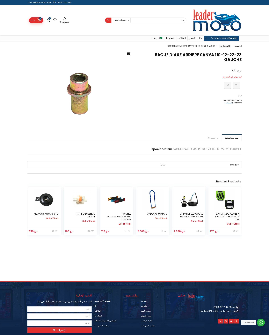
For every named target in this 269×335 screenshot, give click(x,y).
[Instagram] (225, 321)
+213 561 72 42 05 (62, 2)
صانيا (240, 95)
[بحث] (108, 20)
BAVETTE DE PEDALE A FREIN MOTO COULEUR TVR (227, 216)
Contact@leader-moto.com (40, 2)
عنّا (200, 38)
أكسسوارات (225, 46)
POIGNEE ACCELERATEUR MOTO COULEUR (119, 216)
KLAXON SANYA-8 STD (46, 213)
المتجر (192, 38)
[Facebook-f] (236, 321)
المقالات (182, 38)
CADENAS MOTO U (157, 213)
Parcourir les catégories (224, 38)
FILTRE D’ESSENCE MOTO (85, 215)
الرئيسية (238, 46)
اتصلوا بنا (170, 38)
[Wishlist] (55, 20)
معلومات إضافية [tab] (231, 138)
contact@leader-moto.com (215, 311)
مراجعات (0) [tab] (213, 138)
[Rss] (220, 321)
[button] (128, 53)
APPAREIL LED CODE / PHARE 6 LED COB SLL (191, 215)
